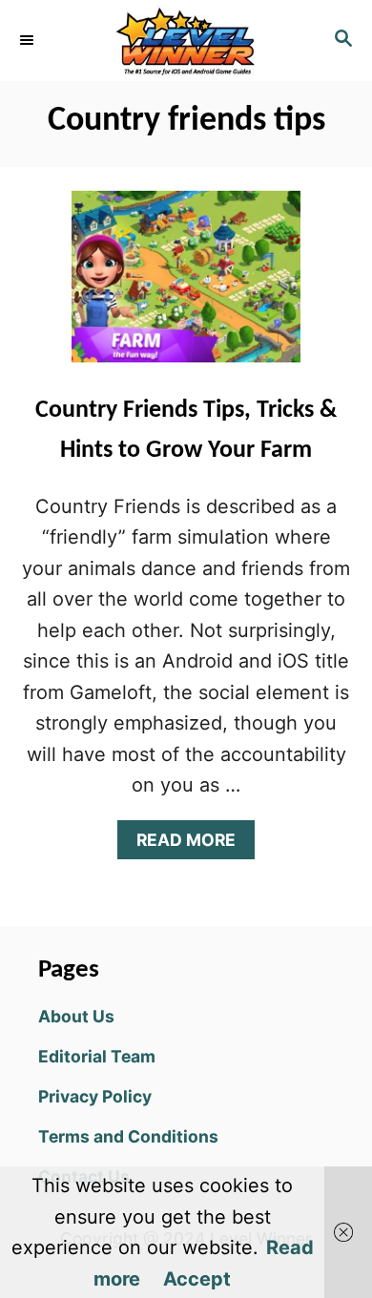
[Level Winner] (186, 40)
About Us (76, 1016)
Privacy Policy (95, 1096)
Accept (197, 1278)
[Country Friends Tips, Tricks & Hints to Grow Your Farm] (186, 286)
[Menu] (28, 40)
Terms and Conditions (128, 1136)
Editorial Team (96, 1056)
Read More (194, 844)
